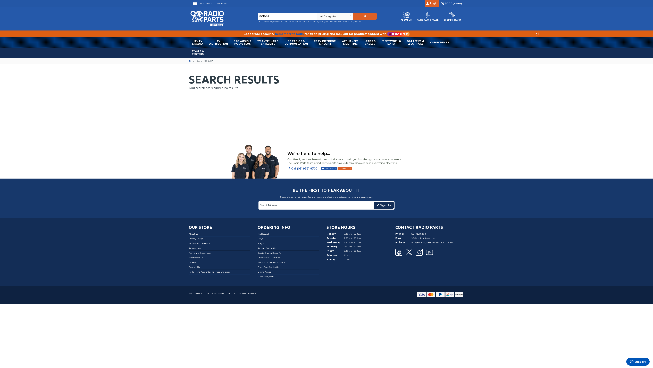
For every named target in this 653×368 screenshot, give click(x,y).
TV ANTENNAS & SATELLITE (268, 42)
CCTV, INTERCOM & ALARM (325, 42)
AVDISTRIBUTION (218, 42)
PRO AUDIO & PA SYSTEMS (242, 42)
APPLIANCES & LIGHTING (350, 42)
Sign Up (385, 205)
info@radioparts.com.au (423, 238)
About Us (346, 168)
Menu (195, 4)
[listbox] (335, 16)
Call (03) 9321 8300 (304, 168)
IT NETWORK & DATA (391, 42)
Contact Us (330, 168)
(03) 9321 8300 (357, 21)
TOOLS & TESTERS (198, 53)
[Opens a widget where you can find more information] (638, 362)
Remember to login (289, 34)
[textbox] (287, 16)
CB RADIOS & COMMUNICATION (296, 42)
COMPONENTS (439, 42)
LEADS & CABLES (370, 42)
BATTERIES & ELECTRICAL (415, 42)
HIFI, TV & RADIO (197, 42)
